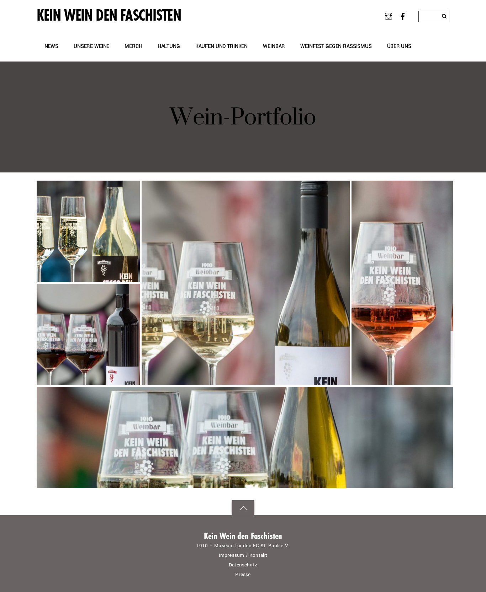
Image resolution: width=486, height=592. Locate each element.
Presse (242, 574)
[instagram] (388, 16)
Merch (133, 46)
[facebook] (403, 16)
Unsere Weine (91, 46)
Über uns (399, 46)
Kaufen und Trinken (221, 46)
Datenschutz (243, 564)
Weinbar (274, 46)
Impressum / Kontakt (243, 555)
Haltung (169, 46)
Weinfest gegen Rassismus (336, 46)
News (51, 46)
